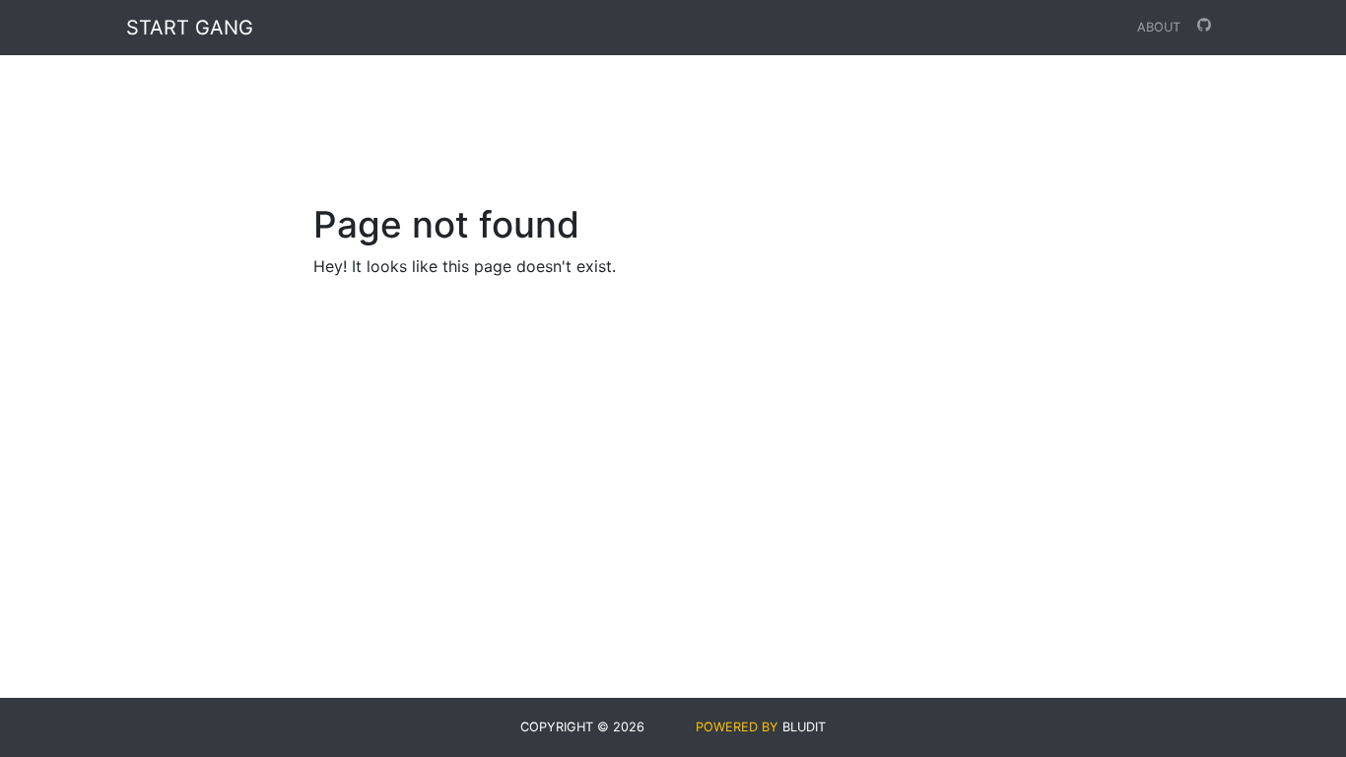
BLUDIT (804, 727)
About (1158, 27)
